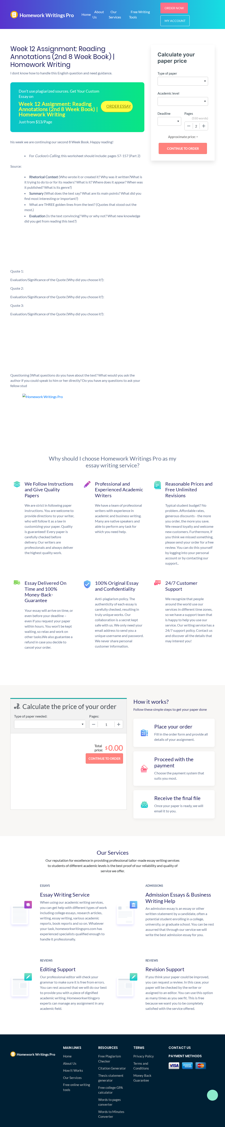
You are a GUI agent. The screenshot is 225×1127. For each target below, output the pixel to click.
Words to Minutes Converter (111, 1114)
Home (86, 14)
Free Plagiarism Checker (109, 1058)
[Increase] (204, 126)
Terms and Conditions (141, 1065)
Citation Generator (112, 1068)
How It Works (73, 1070)
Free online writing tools (76, 1087)
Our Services (115, 14)
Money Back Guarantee (142, 1077)
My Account (175, 21)
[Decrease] (189, 126)
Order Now (174, 8)
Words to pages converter (109, 1102)
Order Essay (118, 106)
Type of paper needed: (30, 716)
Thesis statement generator (110, 1077)
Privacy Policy (143, 1056)
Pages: (94, 716)
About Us (98, 14)
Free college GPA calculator (110, 1090)
